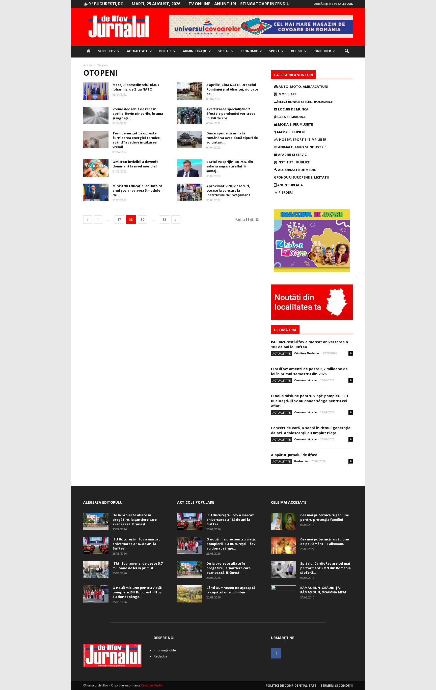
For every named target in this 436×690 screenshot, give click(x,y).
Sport (274, 51)
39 (142, 219)
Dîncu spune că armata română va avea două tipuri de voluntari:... (232, 138)
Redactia (301, 461)
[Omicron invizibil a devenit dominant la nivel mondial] (95, 168)
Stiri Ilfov (107, 51)
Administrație (195, 51)
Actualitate (137, 51)
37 (119, 219)
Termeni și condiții (336, 685)
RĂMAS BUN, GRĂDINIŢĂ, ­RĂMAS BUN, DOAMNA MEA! (323, 589)
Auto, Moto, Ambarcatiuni (303, 86)
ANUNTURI (225, 4)
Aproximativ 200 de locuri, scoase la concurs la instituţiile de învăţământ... (229, 190)
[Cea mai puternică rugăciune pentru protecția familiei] (283, 521)
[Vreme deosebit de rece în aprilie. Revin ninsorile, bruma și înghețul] (95, 115)
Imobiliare (286, 94)
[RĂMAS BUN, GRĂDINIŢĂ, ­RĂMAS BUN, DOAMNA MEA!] (283, 594)
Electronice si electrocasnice (305, 101)
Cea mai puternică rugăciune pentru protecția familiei (324, 517)
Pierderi (285, 192)
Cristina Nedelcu (306, 353)
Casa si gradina (291, 116)
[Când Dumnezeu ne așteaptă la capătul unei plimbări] (189, 594)
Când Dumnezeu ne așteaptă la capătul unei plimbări (230, 589)
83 (164, 219)
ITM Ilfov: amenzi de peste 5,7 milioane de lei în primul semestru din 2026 (309, 371)
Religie (297, 51)
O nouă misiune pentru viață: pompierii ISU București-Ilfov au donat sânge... (137, 592)
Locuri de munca (292, 109)
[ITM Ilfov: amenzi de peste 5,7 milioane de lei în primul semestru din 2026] (95, 570)
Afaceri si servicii (293, 154)
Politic (165, 51)
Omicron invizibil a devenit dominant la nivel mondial (135, 163)
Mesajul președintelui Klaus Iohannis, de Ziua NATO (136, 87)
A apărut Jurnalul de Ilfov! (294, 454)
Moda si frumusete (295, 124)
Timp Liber (322, 51)
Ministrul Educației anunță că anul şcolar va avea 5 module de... (137, 190)
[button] (347, 51)
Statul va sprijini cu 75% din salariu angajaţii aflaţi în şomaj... (229, 166)
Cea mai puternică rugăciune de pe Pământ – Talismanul (324, 541)
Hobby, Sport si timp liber (302, 139)
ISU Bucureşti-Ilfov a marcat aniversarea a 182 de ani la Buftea (136, 544)
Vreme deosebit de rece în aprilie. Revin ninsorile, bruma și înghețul (138, 113)
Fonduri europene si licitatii (302, 177)
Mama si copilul (291, 132)
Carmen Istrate (305, 380)
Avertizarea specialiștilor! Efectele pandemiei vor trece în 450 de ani (230, 113)
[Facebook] (276, 653)
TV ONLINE (199, 4)
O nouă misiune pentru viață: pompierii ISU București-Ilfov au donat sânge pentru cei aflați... (309, 400)
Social (223, 51)
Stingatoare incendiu (265, 4)
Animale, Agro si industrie (301, 147)
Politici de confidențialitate (291, 685)
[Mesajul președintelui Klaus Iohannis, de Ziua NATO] (95, 91)
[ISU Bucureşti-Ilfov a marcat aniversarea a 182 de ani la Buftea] (95, 545)
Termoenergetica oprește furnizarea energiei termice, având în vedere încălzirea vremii (137, 140)
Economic (249, 51)
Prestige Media (151, 685)
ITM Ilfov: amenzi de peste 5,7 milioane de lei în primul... (137, 565)
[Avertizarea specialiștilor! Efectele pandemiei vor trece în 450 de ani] (189, 115)
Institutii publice (293, 162)
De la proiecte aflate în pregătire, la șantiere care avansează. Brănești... (135, 519)
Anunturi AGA (290, 185)
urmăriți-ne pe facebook (333, 4)
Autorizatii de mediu (296, 169)
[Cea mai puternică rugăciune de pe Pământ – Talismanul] (283, 545)
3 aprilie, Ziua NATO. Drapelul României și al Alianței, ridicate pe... (232, 89)
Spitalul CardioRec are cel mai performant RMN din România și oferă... (325, 568)
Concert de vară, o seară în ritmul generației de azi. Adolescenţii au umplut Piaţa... (311, 430)
